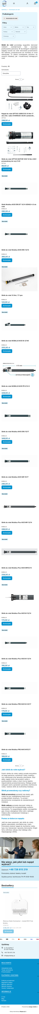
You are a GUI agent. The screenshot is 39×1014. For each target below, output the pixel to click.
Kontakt (4, 1000)
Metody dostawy (7, 986)
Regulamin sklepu (7, 982)
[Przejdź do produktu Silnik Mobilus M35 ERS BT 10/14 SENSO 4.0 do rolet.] (19, 188)
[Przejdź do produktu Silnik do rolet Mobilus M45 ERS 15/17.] (19, 415)
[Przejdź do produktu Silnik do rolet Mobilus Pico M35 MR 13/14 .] (19, 506)
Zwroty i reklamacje (8, 988)
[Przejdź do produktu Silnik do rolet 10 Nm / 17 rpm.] (19, 279)
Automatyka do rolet (14, 9)
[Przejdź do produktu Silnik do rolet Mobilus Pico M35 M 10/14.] (19, 597)
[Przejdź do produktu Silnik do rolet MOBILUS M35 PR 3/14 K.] (19, 370)
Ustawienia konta (7, 968)
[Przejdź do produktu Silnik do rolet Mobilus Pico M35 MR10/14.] (19, 552)
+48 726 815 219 (18, 869)
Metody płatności (7, 984)
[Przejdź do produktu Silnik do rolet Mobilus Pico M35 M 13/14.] (19, 643)
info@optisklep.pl (9, 955)
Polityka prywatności (8, 980)
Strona (17, 79)
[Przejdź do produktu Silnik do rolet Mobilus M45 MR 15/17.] (19, 461)
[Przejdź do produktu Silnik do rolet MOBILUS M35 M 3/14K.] (19, 325)
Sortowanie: (5, 69)
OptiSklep (4, 9)
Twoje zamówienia (7, 970)
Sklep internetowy (17, 1011)
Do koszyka (7, 124)
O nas (3, 997)
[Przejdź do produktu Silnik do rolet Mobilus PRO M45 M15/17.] (19, 733)
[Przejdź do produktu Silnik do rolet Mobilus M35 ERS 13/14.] (19, 234)
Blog (3, 998)
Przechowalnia (6, 972)
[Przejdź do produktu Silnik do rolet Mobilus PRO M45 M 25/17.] (19, 688)
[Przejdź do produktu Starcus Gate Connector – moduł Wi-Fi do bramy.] (19, 905)
